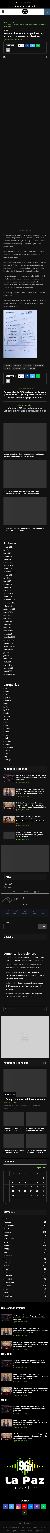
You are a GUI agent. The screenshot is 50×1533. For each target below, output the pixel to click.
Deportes (6, 698)
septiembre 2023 (9, 646)
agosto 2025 (8, 575)
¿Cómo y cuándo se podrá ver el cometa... (24, 1099)
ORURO (32, 368)
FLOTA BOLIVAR (38, 365)
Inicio (5, 1528)
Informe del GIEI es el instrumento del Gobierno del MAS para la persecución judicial (25, 409)
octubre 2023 (8, 643)
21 (31, 1191)
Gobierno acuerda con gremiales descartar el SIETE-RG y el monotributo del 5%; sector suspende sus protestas (25, 975)
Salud (5, 738)
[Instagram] (18, 1506)
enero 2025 (7, 597)
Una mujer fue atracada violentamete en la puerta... (36, 1129)
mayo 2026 (7, 556)
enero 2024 (7, 634)
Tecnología (7, 760)
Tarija (5, 757)
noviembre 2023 (9, 640)
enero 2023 (7, 671)
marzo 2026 (7, 562)
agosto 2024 (8, 612)
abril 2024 (7, 625)
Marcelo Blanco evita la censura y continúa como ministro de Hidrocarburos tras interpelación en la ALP (30, 819)
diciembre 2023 (9, 637)
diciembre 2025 (9, 572)
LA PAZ (25, 368)
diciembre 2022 (9, 674)
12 (19, 1187)
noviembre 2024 (9, 603)
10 (6, 1187)
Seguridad (7, 744)
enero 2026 (7, 569)
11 (13, 1187)
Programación (38, 1531)
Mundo (6, 713)
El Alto (5, 704)
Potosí (5, 735)
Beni (5, 688)
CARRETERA (17, 365)
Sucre (5, 753)
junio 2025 (7, 581)
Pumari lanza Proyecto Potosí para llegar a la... (12, 1129)
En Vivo (29, 1531)
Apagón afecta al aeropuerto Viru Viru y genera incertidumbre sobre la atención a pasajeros (31, 777)
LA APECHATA (17, 368)
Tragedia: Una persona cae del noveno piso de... (13, 1151)
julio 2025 (6, 578)
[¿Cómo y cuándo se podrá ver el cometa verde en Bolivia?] (25, 1083)
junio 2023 (7, 656)
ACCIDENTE (8, 365)
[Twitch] (37, 1506)
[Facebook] (5, 1506)
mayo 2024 (7, 621)
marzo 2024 (7, 628)
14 (31, 1187)
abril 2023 (7, 662)
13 (25, 1187)
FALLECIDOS (27, 365)
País (5, 722)
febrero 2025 (8, 593)
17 (6, 1191)
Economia (7, 701)
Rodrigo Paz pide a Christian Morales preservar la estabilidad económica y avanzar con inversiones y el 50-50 (30, 791)
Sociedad (6, 750)
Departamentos (14, 1528)
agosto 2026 (8, 547)
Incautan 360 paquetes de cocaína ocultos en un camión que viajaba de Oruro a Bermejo (29, 834)
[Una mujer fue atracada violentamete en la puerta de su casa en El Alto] (36, 1119)
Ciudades (6, 691)
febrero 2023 (8, 668)
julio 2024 (6, 615)
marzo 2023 (7, 665)
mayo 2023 (7, 659)
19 (19, 1191)
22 (37, 1191)
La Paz (6, 30)
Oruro (5, 719)
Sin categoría (8, 747)
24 (6, 1195)
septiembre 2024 (9, 609)
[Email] (30, 1506)
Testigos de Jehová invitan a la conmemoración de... (36, 1151)
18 (13, 1191)
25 (13, 1195)
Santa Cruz (7, 741)
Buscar (6, 922)
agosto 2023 (8, 649)
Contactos (27, 3)
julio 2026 (6, 550)
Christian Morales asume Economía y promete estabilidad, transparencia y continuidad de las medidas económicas (31, 805)
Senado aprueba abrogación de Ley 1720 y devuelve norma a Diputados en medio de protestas (25, 986)
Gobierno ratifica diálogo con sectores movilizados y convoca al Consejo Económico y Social (24, 455)
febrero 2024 (8, 631)
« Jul (5, 1203)
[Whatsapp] (43, 1506)
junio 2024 (7, 618)
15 (37, 1187)
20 (25, 1191)
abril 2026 (7, 559)
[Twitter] (11, 1506)
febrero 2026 (8, 566)
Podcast (6, 729)
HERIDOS (7, 368)
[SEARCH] (44, 1009)
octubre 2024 (8, 606)
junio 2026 (7, 553)
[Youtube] (24, 1506)
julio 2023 (6, 653)
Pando (5, 726)
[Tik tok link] (34, 6)
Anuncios (19, 3)
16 (43, 1187)
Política (6, 732)
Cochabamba (8, 694)
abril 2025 (7, 587)
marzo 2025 (7, 590)
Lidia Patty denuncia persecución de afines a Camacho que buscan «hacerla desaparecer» (21, 492)
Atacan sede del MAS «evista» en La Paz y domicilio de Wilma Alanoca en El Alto (23, 529)
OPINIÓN (6, 716)
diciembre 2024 (9, 600)
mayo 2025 (7, 584)
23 (43, 1191)
